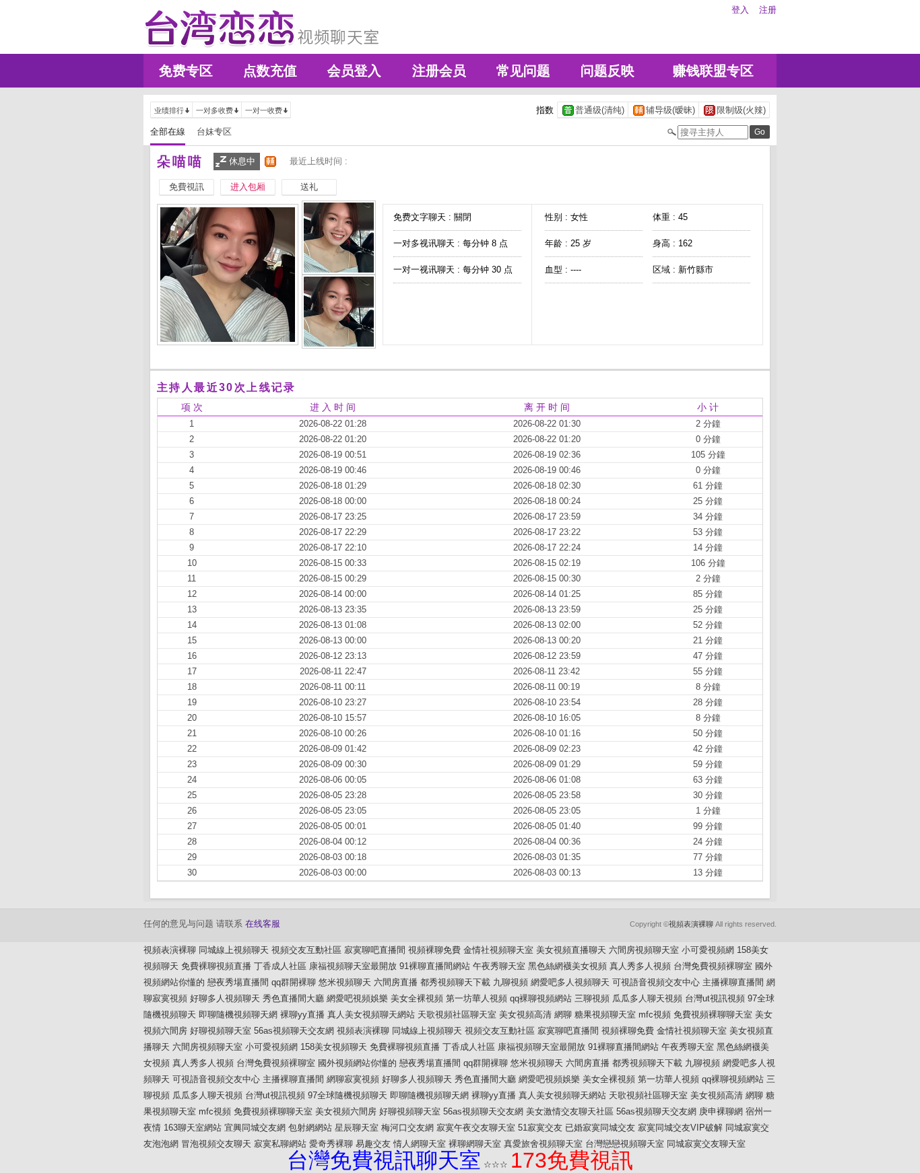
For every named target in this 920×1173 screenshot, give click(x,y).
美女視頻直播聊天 (571, 950)
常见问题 (523, 70)
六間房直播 (396, 982)
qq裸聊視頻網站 (541, 998)
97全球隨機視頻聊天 (347, 1095)
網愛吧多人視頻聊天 (570, 982)
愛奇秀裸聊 (331, 1144)
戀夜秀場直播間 (238, 982)
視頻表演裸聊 (691, 924)
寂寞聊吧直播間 (374, 950)
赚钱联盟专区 (713, 70)
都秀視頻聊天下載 (455, 982)
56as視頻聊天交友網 (294, 1031)
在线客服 (262, 924)
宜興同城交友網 (255, 1128)
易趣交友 (373, 1144)
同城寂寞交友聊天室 (706, 1144)
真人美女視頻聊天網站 (371, 1014)
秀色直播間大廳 (293, 998)
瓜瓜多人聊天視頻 (647, 998)
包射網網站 (310, 1128)
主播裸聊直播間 (733, 982)
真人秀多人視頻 (640, 966)
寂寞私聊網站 (280, 1144)
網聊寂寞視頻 (353, 1079)
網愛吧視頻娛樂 (357, 998)
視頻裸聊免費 (434, 950)
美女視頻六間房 (345, 1111)
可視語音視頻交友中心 (656, 982)
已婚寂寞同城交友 (600, 1128)
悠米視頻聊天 (345, 982)
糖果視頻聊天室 (605, 1014)
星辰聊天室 (357, 1128)
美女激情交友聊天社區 (570, 1111)
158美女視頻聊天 (333, 1047)
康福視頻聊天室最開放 (353, 966)
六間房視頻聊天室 (644, 950)
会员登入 (354, 70)
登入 (740, 10)
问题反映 (607, 70)
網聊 (563, 1014)
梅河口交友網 (407, 1128)
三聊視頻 (592, 998)
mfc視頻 (654, 1014)
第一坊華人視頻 (476, 998)
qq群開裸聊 (293, 982)
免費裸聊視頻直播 (216, 966)
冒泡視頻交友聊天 (216, 1144)
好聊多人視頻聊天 (225, 998)
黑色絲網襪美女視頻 (567, 966)
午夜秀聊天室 (499, 966)
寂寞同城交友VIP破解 (680, 1128)
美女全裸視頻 (417, 998)
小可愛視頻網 (708, 950)
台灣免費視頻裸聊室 (712, 966)
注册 (768, 10)
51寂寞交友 (540, 1128)
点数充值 (270, 70)
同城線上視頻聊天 (234, 950)
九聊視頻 (510, 982)
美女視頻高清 (525, 1014)
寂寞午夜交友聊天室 (475, 1128)
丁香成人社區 (280, 966)
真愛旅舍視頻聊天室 (543, 1144)
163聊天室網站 (193, 1128)
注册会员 (439, 70)
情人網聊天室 (419, 1144)
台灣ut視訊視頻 (715, 998)
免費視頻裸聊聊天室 (712, 1014)
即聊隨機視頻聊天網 (238, 1014)
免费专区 (186, 70)
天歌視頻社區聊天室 (457, 1014)
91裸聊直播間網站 (434, 966)
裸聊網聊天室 (475, 1144)
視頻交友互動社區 (306, 950)
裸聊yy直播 (302, 1014)
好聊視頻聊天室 (220, 1031)
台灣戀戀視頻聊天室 (624, 1144)
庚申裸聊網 (721, 1111)
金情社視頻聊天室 (498, 950)
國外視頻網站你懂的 (357, 1063)
